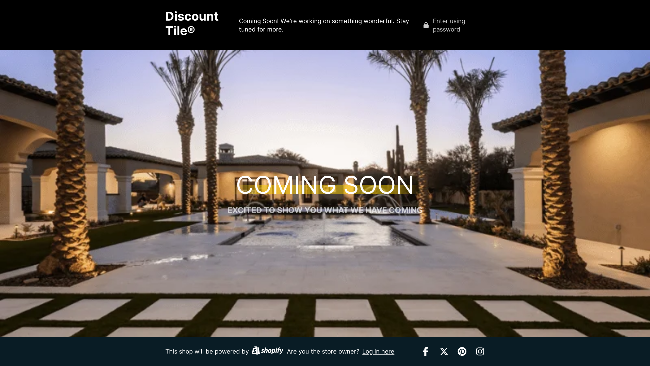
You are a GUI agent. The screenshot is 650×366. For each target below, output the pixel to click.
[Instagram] (480, 351)
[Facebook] (425, 351)
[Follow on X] (444, 351)
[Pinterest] (462, 351)
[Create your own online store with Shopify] (267, 351)
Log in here (378, 351)
